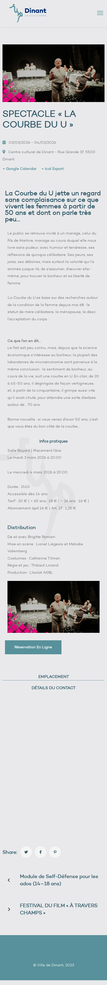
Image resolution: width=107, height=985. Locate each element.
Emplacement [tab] (53, 676)
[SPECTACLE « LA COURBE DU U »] (26, 852)
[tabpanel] (53, 769)
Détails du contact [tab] (54, 687)
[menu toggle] (100, 13)
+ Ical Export (52, 168)
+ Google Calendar (19, 168)
